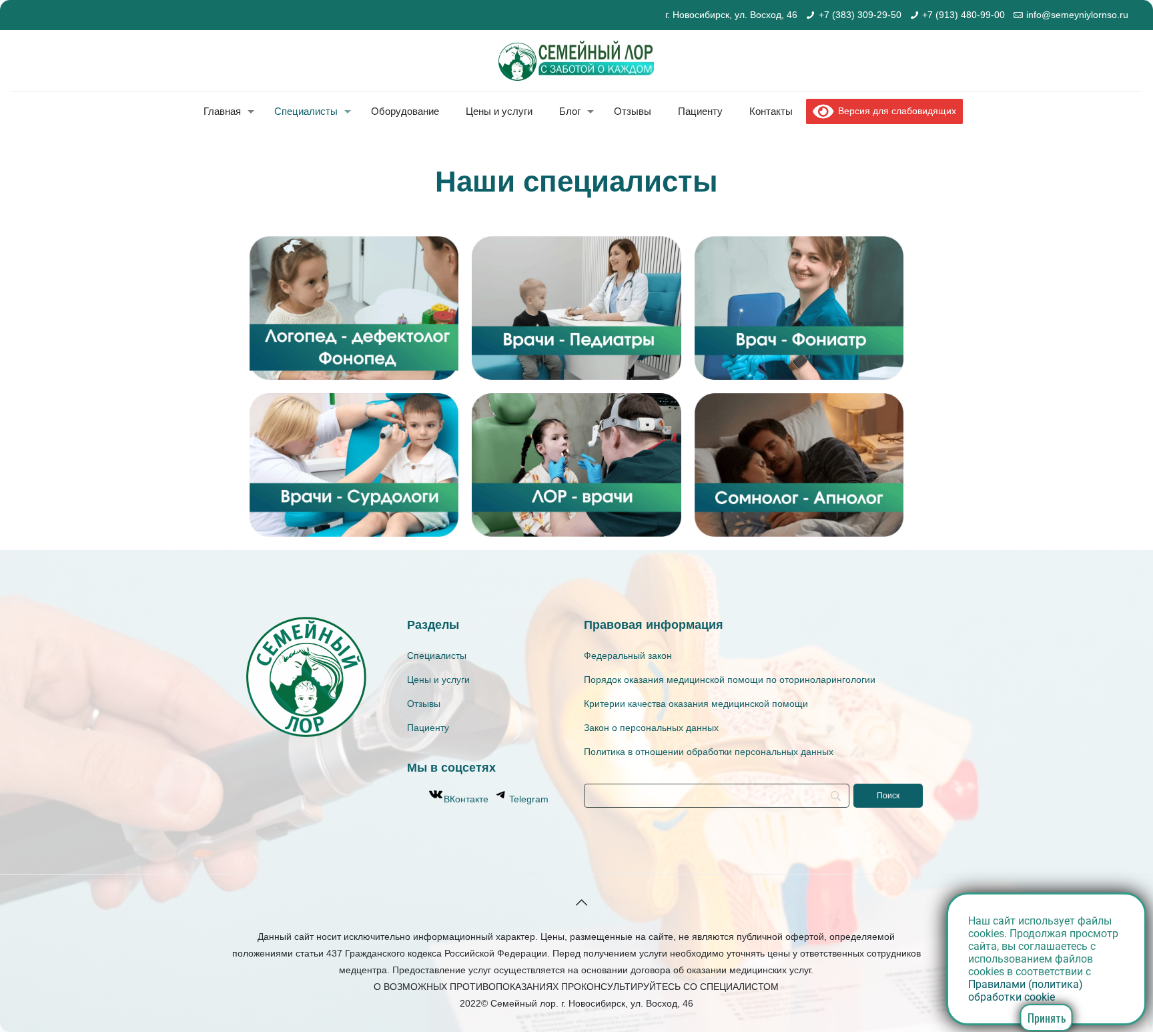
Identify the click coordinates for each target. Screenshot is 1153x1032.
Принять (1047, 1017)
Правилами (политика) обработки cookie (1025, 990)
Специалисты (436, 655)
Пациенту (428, 727)
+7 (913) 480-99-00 (963, 14)
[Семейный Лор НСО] (576, 60)
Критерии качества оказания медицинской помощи (696, 703)
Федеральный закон (628, 655)
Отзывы (423, 703)
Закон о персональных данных (651, 727)
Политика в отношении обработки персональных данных (708, 751)
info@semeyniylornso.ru (1077, 14)
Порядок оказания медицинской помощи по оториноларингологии (729, 679)
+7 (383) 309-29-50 (860, 14)
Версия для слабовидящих (894, 110)
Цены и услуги (438, 679)
